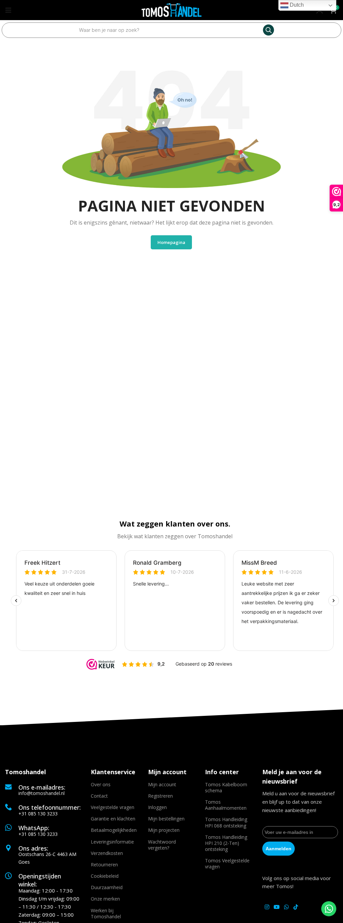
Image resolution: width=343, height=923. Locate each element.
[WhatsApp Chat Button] (328, 908)
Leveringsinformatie (112, 842)
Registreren (160, 796)
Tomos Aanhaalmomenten (226, 805)
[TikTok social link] (295, 907)
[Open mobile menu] (8, 10)
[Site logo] (171, 9)
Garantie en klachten (113, 818)
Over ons (101, 784)
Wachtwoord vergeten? (162, 845)
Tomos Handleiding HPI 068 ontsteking (226, 822)
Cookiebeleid (105, 876)
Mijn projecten (164, 830)
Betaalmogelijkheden (114, 830)
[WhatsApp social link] (286, 907)
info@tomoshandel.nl (41, 793)
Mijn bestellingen (166, 818)
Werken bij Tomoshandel (106, 913)
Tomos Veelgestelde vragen (227, 863)
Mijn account (162, 784)
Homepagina (171, 242)
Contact (99, 796)
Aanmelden (278, 848)
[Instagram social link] (266, 907)
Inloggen (157, 807)
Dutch (296, 5)
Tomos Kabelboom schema (226, 787)
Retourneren (104, 864)
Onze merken (105, 899)
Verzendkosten (107, 853)
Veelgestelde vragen (112, 807)
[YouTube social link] (276, 907)
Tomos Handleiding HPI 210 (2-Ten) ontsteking (226, 843)
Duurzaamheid (107, 887)
